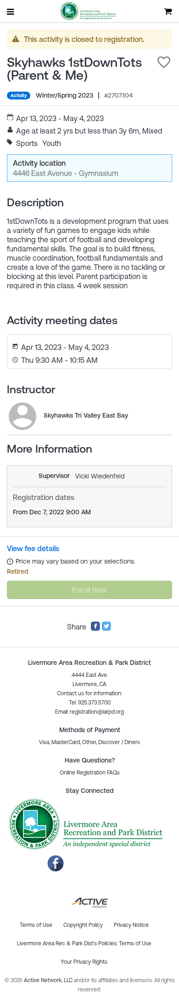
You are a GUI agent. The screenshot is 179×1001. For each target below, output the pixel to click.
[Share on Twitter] (106, 628)
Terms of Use (135, 943)
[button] (163, 62)
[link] (22, 416)
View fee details (33, 548)
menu (11, 11)
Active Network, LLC (49, 980)
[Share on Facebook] (95, 628)
